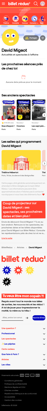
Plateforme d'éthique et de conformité (20, 394)
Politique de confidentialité (15, 384)
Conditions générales (13, 381)
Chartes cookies (11, 390)
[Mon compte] (42, 3)
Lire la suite (7, 238)
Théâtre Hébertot (10, 172)
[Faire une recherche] (36, 3)
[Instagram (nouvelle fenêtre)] (30, 270)
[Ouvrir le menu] (4, 3)
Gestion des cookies (13, 400)
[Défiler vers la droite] (45, 20)
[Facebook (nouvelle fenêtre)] (7, 270)
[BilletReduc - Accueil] (19, 3)
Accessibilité (9, 397)
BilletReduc (7, 248)
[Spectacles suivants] (44, 115)
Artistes (20, 248)
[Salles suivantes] (44, 163)
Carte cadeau (8, 349)
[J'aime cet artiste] (42, 38)
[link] (6, 20)
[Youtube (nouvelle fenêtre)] (18, 270)
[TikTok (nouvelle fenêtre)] (7, 282)
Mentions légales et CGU (14, 387)
